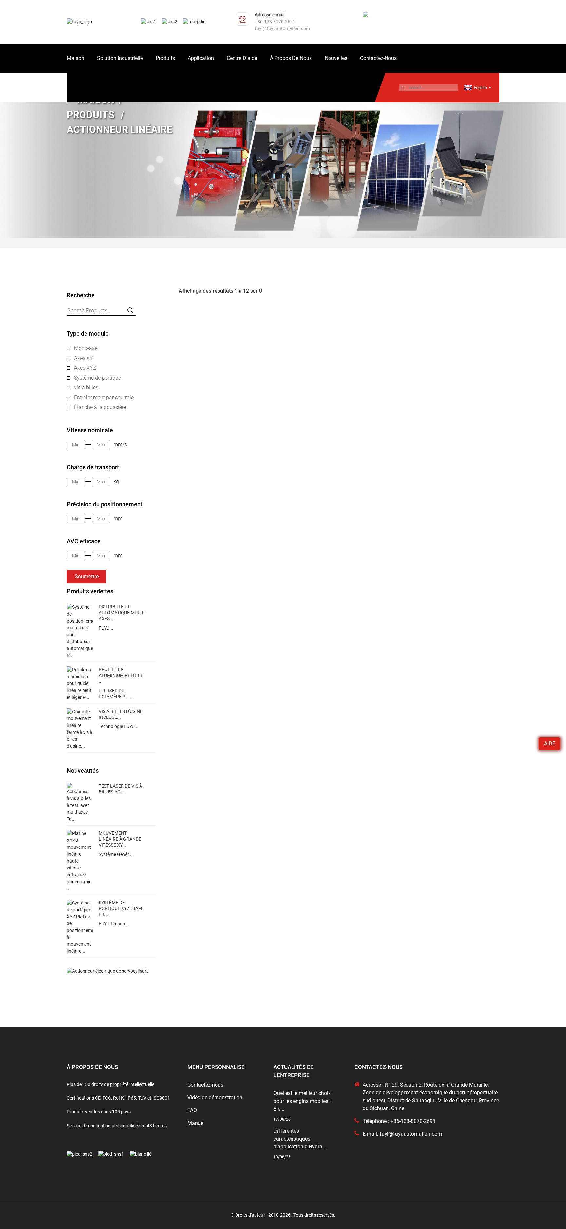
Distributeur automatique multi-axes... (122, 612)
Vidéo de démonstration (214, 1097)
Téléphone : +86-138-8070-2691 (399, 1121)
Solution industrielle (120, 58)
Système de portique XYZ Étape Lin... (121, 908)
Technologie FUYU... (119, 726)
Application (201, 58)
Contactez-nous (378, 58)
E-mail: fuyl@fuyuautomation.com (402, 1134)
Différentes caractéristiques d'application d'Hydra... (300, 1139)
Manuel (196, 1123)
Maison (75, 58)
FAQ (192, 1110)
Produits (165, 58)
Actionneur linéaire (119, 129)
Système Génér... (116, 854)
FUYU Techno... (114, 923)
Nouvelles (336, 58)
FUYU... (106, 628)
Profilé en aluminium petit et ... (121, 675)
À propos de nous (291, 58)
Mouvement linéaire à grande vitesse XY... (120, 838)
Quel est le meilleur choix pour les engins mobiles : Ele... (302, 1101)
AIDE (549, 743)
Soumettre (87, 576)
